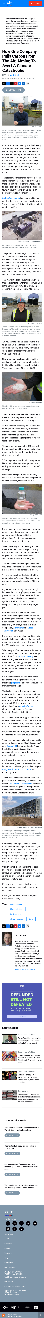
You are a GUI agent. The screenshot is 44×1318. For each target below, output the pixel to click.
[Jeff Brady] (7, 939)
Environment (15, 914)
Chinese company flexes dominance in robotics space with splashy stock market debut (21, 1166)
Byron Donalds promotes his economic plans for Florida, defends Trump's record (29, 1040)
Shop (6, 1258)
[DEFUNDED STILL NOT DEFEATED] (22, 1002)
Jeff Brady (15, 75)
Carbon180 (12, 746)
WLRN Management (12, 1294)
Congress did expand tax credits (16, 769)
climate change (16, 919)
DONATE (36, 3)
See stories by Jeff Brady (25, 969)
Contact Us (8, 1243)
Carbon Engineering (11, 198)
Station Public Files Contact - (15, 1286)
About (7, 1239)
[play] (3, 1315)
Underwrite (8, 1253)
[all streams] (41, 1315)
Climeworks (18, 628)
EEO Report (9, 1282)
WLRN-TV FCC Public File (13, 1271)
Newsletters (9, 1263)
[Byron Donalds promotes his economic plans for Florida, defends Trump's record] (9, 1039)
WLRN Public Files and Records (15, 1277)
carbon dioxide (16, 904)
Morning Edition (16, 909)
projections (16, 683)
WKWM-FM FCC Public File (14, 1275)
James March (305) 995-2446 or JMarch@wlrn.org (16, 1291)
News (31, 919)
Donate (7, 1248)
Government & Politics (26, 1035)
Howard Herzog (26, 656)
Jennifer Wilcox (26, 706)
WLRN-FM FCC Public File (13, 1273)
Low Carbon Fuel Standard (20, 784)
